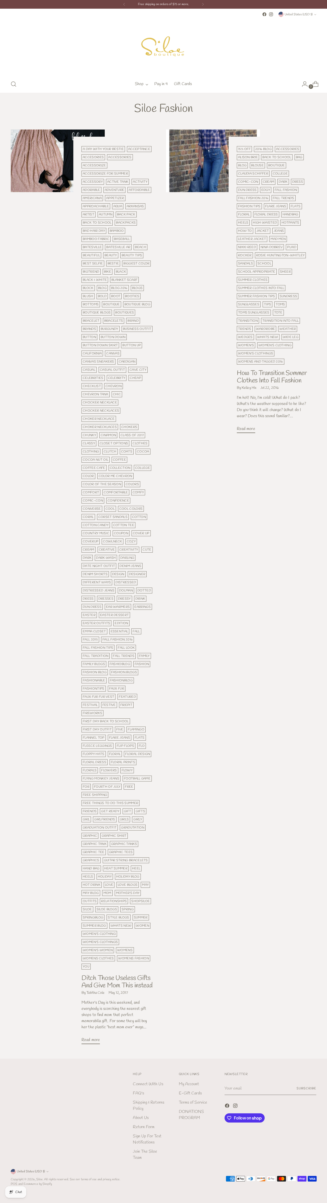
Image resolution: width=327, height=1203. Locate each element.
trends (244, 329)
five (119, 729)
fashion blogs (124, 672)
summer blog (94, 926)
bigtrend (91, 272)
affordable (139, 190)
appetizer (115, 198)
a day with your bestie (103, 149)
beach (140, 247)
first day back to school (106, 721)
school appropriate (256, 272)
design (118, 574)
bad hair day (94, 231)
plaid (291, 247)
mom (107, 893)
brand (133, 321)
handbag (290, 214)
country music (96, 533)
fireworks (92, 713)
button (89, 337)
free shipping (95, 795)
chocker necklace (100, 402)
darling (127, 558)
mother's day (128, 893)
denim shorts (95, 574)
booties (132, 296)
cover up (141, 533)
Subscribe (306, 1088)
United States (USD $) (299, 14)
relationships (114, 901)
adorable (91, 190)
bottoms (91, 304)
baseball (122, 239)
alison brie (248, 157)
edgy (265, 190)
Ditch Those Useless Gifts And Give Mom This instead (117, 982)
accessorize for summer (105, 173)
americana (92, 198)
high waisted (265, 222)
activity (140, 182)
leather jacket (252, 239)
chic (117, 394)
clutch (110, 451)
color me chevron (115, 476)
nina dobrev (272, 247)
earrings (142, 607)
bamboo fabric (96, 239)
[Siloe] (163, 46)
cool (110, 509)
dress (88, 599)
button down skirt (100, 345)
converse (92, 509)
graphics (91, 860)
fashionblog (121, 680)
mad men (278, 239)
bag (299, 157)
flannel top (93, 737)
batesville (92, 247)
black (121, 272)
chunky (89, 435)
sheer (285, 272)
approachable (96, 206)
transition (248, 321)
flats (140, 737)
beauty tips (132, 255)
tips (267, 304)
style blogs (118, 917)
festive (109, 705)
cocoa (143, 451)
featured (127, 697)
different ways (97, 582)
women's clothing (99, 934)
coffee (119, 460)
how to (245, 231)
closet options (114, 443)
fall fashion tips (98, 648)
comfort (91, 492)
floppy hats (93, 754)
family (144, 656)
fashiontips (93, 688)
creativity (128, 549)
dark (87, 558)
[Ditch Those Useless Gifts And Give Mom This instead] (57, 589)
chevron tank (95, 394)
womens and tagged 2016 (260, 361)
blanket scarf (124, 280)
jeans (279, 231)
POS (14, 1184)
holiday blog (127, 876)
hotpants (290, 222)
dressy (124, 599)
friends (90, 811)
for (86, 787)
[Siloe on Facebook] (264, 14)
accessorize (94, 165)
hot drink (91, 885)
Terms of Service (193, 1102)
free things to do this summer (110, 803)
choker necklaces (100, 427)
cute (147, 549)
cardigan (127, 361)
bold (102, 296)
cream (88, 549)
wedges (245, 337)
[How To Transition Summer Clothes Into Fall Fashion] (213, 283)
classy (89, 443)
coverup (90, 541)
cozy (131, 541)
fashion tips (249, 206)
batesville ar (118, 247)
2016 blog (263, 149)
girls (124, 819)
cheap (135, 378)
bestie (113, 263)
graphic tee (93, 852)
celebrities (93, 378)
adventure (114, 190)
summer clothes (252, 280)
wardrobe (265, 329)
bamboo (117, 231)
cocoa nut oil (95, 460)
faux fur (116, 688)
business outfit (137, 329)
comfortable (116, 492)
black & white (95, 280)
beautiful (91, 255)
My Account (189, 1084)
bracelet (91, 321)
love (109, 885)
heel (136, 868)
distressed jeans (98, 590)
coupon (121, 533)
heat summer (115, 868)
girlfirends (104, 819)
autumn (105, 214)
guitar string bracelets (126, 860)
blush (88, 296)
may (145, 885)
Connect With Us (148, 1084)
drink (140, 599)
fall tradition (95, 656)
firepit (126, 705)
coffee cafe (94, 468)
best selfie (93, 263)
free (129, 787)
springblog (93, 917)
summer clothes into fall (261, 288)
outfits (90, 901)
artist (88, 214)
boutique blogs (97, 312)
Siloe (39, 1179)
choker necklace (99, 419)
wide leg (291, 337)
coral (88, 517)
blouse (257, 165)
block (88, 288)
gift (127, 811)
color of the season (102, 484)
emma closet (94, 631)
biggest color (136, 263)
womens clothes (98, 958)
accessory (93, 182)
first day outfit (97, 729)
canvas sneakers (98, 361)
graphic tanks (124, 844)
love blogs (127, 885)
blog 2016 (119, 288)
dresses (105, 599)
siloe (87, 909)
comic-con (93, 500)
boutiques (124, 312)
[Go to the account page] (303, 84)
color (88, 476)
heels (88, 876)
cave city (138, 370)
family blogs (94, 664)
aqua (117, 206)
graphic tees (121, 852)
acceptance (139, 149)
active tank (117, 182)
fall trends (123, 656)
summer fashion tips (256, 296)
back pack (126, 214)
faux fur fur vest (98, 697)
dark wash (106, 558)
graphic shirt (114, 836)
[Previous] (124, 4)
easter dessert (114, 615)
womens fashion (133, 958)
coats (127, 451)
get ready (110, 811)
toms (280, 304)
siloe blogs (107, 909)
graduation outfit (99, 827)
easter (89, 615)
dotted (144, 590)
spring (128, 909)
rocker (245, 255)
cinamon (108, 435)
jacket (262, 231)
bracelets (113, 321)
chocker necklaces (101, 410)
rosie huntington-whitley (280, 255)
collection (120, 468)
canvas (113, 353)
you (86, 966)
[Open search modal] (13, 84)
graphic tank (95, 844)
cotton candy (96, 525)
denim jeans (130, 566)
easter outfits (96, 623)
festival (90, 705)
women (142, 926)
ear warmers (118, 607)
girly (137, 819)
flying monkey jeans (101, 778)
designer (137, 574)
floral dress (94, 762)
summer (141, 917)
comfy (138, 492)
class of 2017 (132, 435)
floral (115, 754)
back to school (97, 222)
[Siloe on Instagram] (271, 14)
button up (131, 345)
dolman (126, 590)
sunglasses (248, 304)
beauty (110, 255)
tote (278, 312)
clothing (91, 451)
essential (119, 631)
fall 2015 (90, 639)
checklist (92, 386)
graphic (90, 836)
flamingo (136, 729)
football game (137, 778)
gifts (140, 811)
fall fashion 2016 (117, 639)
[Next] (202, 4)
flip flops (125, 746)
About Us (141, 1117)
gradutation (132, 827)
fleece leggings (97, 746)
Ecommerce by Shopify (38, 1184)
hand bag (91, 868)
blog (102, 288)
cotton (139, 517)
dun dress (92, 607)
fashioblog (120, 664)
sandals (245, 263)
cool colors (131, 509)
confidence (118, 500)
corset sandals (112, 517)
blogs (137, 288)
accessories (119, 157)
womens (125, 950)
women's (246, 345)
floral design (137, 754)
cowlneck (112, 541)
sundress (288, 296)
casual (89, 370)
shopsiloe (140, 901)
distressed (125, 582)
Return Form (144, 1127)
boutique (111, 304)
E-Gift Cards (190, 1093)
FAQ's (138, 1093)
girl (86, 819)
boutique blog (137, 304)
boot (115, 296)
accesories (93, 157)
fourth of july (107, 787)
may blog (91, 893)
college (142, 468)
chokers (129, 427)
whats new (121, 926)
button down (113, 337)
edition (121, 623)
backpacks (126, 222)
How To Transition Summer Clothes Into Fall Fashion (272, 377)
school (264, 263)
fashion (142, 664)
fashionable (94, 680)
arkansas (135, 206)
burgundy (109, 329)
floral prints (123, 762)
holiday (105, 876)
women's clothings (100, 942)
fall (136, 631)
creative (107, 549)
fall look (126, 648)
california (92, 353)
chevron (114, 386)
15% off (244, 149)
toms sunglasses (254, 312)
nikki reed (247, 247)
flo (142, 746)
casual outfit (112, 370)
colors (132, 484)
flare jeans (119, 737)
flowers (109, 770)
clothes (140, 443)
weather (287, 329)
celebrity (116, 378)
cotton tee (123, 525)
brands (89, 329)
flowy (127, 770)
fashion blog (95, 672)
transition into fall (280, 321)
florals (90, 770)
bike (107, 272)
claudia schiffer (253, 173)
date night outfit (99, 566)
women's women (98, 950)
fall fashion (286, 190)
